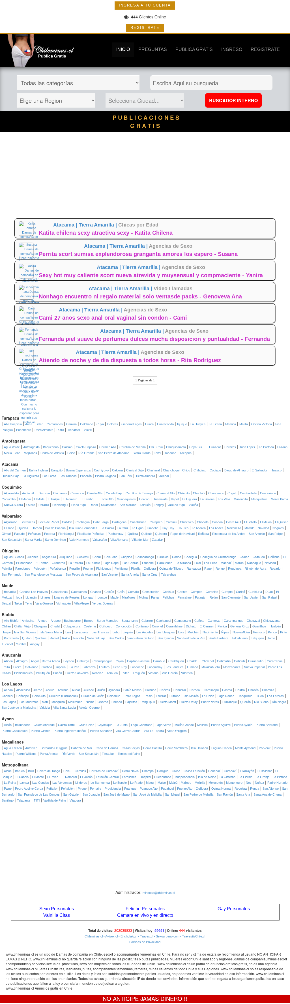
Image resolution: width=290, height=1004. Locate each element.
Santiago (8, 800)
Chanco (95, 591)
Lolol (197, 563)
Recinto (78, 638)
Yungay (34, 644)
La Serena (207, 499)
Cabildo (67, 522)
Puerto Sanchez (101, 730)
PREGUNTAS (152, 49)
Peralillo (43, 505)
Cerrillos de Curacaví (104, 771)
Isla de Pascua (55, 528)
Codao (176, 557)
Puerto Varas (210, 702)
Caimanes (60, 493)
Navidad (263, 528)
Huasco (276, 470)
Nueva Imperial (254, 667)
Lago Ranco (226, 696)
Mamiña (230, 424)
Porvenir (264, 748)
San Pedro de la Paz (191, 638)
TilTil (37, 800)
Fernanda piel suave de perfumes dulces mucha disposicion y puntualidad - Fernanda (154, 339)
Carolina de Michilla (132, 447)
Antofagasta (31, 447)
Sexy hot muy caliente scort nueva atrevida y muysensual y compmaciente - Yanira (151, 275)
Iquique (182, 424)
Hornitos (230, 447)
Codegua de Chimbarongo (218, 557)
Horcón (144, 499)
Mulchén (193, 632)
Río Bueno (261, 702)
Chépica (126, 557)
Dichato (191, 626)
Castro (240, 690)
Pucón (57, 673)
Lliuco (260, 696)
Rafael (54, 638)
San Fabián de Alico (140, 638)
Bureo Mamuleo (107, 620)
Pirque (82, 788)
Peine (71, 453)
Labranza (89, 667)
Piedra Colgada (105, 476)
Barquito (57, 470)
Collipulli (239, 661)
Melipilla (200, 782)
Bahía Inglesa (38, 470)
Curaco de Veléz (92, 696)
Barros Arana (51, 661)
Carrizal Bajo (135, 470)
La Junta (122, 725)
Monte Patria (279, 499)
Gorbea (47, 667)
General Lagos (131, 424)
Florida (222, 626)
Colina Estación (194, 771)
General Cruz (239, 626)
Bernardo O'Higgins (54, 748)
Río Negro (279, 702)
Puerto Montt (167, 702)
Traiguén (139, 673)
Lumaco (192, 667)
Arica (28, 424)
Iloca (19, 597)
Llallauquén (164, 563)
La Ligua (137, 528)
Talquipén (257, 638)
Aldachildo (23, 690)
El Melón (266, 522)
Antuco (42, 620)
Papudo (19, 533)
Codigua (162, 771)
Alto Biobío (11, 620)
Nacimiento (210, 632)
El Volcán (86, 777)
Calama (67, 447)
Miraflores (129, 597)
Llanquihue (245, 696)
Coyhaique (105, 725)
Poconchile (23, 429)
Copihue (168, 591)
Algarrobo (10, 522)
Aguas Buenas (14, 557)
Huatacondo (165, 424)
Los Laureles (175, 667)
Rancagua (194, 568)
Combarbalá (248, 493)
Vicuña (193, 505)
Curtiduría (255, 591)
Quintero (161, 533)
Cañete (199, 620)
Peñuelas (34, 533)
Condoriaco (268, 493)
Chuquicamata (176, 447)
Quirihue (40, 638)
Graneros (58, 563)
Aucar (76, 690)
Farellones (129, 777)
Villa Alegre (81, 603)
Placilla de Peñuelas (90, 533)
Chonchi (7, 696)
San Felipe (275, 533)
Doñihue (274, 557)
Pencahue (185, 597)
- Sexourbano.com (166, 936)
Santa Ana (243, 794)
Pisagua (7, 429)
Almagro (21, 661)
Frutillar (161, 696)
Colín (120, 591)
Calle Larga (101, 522)
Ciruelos (163, 557)
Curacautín (255, 661)
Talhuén (145, 505)
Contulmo (142, 626)
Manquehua (259, 499)
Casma (227, 690)
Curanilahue (174, 626)
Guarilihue (259, 626)
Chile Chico (86, 725)
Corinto (182, 591)
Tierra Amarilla (145, 476)
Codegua (190, 557)
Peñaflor (52, 788)
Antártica (31, 748)
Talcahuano (240, 638)
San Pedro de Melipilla (198, 794)
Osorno (103, 702)
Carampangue (233, 620)
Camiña (71, 424)
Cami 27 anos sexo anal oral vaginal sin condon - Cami (113, 318)
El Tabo (9, 528)
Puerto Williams (26, 753)
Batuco (20, 771)
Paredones (22, 568)
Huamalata (160, 499)
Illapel (175, 499)
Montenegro (234, 782)
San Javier (251, 597)
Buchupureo (72, 620)
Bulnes (88, 620)
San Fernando (11, 574)
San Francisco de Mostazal (43, 574)
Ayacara (114, 690)
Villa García (170, 673)
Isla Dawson (199, 748)
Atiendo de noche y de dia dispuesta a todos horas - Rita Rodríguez (130, 360)
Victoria (153, 673)
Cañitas (165, 690)
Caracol (195, 690)
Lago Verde (163, 725)
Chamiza (268, 690)
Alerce (37, 690)
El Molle (39, 499)
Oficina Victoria (261, 424)
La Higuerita (31, 476)
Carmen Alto (107, 447)
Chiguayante (271, 620)
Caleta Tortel (66, 725)
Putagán (200, 597)
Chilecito (184, 493)
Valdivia (45, 707)
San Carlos (116, 638)
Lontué (102, 597)
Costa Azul (233, 522)
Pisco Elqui (78, 505)
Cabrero (147, 620)
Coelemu (90, 626)
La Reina (10, 782)
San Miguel (172, 794)
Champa (148, 771)
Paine (8, 788)
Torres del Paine (129, 753)
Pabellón (86, 476)
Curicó (240, 591)
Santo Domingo (55, 539)
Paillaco (116, 702)
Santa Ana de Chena (268, 794)
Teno (28, 603)
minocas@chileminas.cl (159, 892)
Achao (8, 690)
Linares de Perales (67, 597)
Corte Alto (39, 696)
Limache (152, 528)
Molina (143, 597)
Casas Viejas (131, 748)
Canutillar (179, 690)
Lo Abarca (199, 528)
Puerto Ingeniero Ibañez (70, 730)
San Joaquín (91, 794)
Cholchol (208, 661)
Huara (149, 424)
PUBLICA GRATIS (194, 49)
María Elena (12, 453)
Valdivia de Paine (54, 800)
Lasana (282, 447)
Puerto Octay (188, 702)
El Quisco (281, 522)
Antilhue (63, 690)
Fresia (148, 696)
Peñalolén (67, 788)
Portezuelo (11, 638)
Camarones (55, 424)
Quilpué (146, 533)
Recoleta (241, 788)
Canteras (214, 620)
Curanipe (212, 591)
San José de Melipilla (147, 794)
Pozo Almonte (44, 429)
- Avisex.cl (110, 936)
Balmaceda (22, 725)
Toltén (125, 673)
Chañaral (153, 470)
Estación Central (107, 777)
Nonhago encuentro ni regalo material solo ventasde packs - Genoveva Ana (140, 296)
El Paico (52, 777)
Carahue (159, 661)
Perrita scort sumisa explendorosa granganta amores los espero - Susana (138, 254)
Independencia (185, 777)
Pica (278, 424)
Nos (249, 782)
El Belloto (250, 522)
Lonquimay (154, 667)
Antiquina (28, 620)
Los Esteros (275, 696)
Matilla (243, 424)
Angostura (49, 557)
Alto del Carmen (15, 470)
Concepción (124, 626)
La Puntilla (93, 563)
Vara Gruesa (44, 603)
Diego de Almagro (236, 470)
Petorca (49, 533)
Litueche (148, 563)
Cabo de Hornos (107, 748)
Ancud (50, 690)
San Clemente (230, 597)
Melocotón (216, 782)
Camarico (77, 493)
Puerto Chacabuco (14, 730)
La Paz (74, 667)
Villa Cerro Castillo (127, 730)
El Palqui (53, 499)
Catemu (171, 522)
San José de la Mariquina (19, 707)
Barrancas (28, 522)
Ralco (66, 638)
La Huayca (197, 424)
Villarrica (187, 673)
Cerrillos (80, 771)
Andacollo (28, 493)
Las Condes (40, 782)
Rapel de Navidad (182, 533)
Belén (39, 424)
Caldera (117, 470)
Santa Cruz (150, 574)
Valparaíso (100, 539)
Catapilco (156, 522)
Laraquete (81, 632)
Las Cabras (131, 563)
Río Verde (68, 753)
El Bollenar (264, 771)
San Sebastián (12, 539)
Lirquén (128, 632)
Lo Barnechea (100, 782)
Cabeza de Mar (81, 748)
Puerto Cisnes (40, 730)
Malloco (186, 782)
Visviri (88, 429)
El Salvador (259, 470)
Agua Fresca (13, 748)
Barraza (44, 493)
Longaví (88, 597)
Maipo (162, 782)
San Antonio (257, 533)
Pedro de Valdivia (52, 453)
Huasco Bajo (10, 476)
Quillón (26, 638)
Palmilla (7, 568)
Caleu (67, 771)
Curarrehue (275, 661)
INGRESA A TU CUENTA (145, 5)
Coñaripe (22, 696)
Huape (6, 632)
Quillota (133, 533)
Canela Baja (114, 493)
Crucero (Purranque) (63, 696)
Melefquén (75, 702)
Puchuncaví (116, 533)
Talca (18, 603)
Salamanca (108, 505)
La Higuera (189, 499)
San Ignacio (166, 638)
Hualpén (275, 626)
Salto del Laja (96, 638)
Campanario (182, 620)
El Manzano (24, 563)
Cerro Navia (130, 771)
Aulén (101, 690)
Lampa (24, 782)
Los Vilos (224, 499)
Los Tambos (68, 476)
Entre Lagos (132, 696)
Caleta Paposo (86, 447)
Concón (217, 522)
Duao (269, 591)
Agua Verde (12, 447)
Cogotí (232, 493)
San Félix (125, 476)
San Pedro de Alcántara (82, 574)
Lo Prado (136, 782)
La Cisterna (227, 777)
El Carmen (207, 626)
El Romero (70, 499)
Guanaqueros (126, 499)
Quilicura (150, 568)
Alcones (32, 557)
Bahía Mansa (132, 690)
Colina (176, 771)
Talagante (23, 800)
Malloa (239, 563)
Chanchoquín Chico (176, 470)
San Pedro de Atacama (113, 453)
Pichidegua (103, 568)
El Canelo (22, 777)
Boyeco (68, 661)
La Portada (266, 447)
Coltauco (259, 557)
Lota (181, 632)
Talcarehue (168, 574)
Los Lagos (9, 702)
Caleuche (110, 557)
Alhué (8, 771)
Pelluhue (168, 597)
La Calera (107, 528)
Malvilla (249, 528)
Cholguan (40, 626)
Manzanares (231, 667)
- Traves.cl (145, 936)
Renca (254, 788)
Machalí (226, 563)
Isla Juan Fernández (83, 528)
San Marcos (128, 505)
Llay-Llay (168, 528)
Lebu (116, 632)
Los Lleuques (165, 632)
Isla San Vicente (25, 632)
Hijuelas (23, 528)
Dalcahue (113, 696)
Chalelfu (192, 661)
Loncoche (137, 667)
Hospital (145, 777)
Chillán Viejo (22, 626)
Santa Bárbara (218, 638)
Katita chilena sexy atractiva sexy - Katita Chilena (106, 233)
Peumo (88, 568)
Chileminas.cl (94, 936)
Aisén (8, 725)
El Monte (38, 777)
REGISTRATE (145, 27)
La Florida (245, 777)
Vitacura (75, 800)
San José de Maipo (116, 794)
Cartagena (119, 522)
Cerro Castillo (152, 748)
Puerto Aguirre (221, 725)
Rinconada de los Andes (228, 533)
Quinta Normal (221, 788)
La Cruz (122, 528)
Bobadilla (10, 591)
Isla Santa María (51, 632)
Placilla (135, 568)
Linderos (81, 782)
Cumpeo (196, 591)
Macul (150, 782)
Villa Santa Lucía (64, 707)
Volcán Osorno (89, 707)
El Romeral (69, 777)
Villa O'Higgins (177, 730)
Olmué (6, 533)
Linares (45, 597)
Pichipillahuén (23, 673)
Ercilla (6, 667)
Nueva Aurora (13, 505)
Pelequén (40, 568)
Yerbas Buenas (102, 603)
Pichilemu (121, 568)
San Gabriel (71, 794)
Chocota (203, 522)
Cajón (120, 661)
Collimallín (224, 661)
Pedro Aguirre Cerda (29, 788)
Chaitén (253, 690)
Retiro (214, 597)
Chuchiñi (199, 493)
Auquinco (65, 557)
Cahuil (97, 557)
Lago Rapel (111, 563)
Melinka (202, 725)
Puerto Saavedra (77, 673)
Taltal (157, 453)
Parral (155, 597)
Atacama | (66, 225)
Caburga (83, 661)
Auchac (88, 690)
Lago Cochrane (141, 725)
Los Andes (216, 528)
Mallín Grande (184, 725)
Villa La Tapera (154, 730)
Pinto (283, 632)
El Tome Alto (105, 499)
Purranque (229, 702)
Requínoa (234, 568)
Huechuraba (162, 777)
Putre (60, 429)
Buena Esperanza (78, 470)
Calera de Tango (48, 771)
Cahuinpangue (102, 661)
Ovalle (30, 505)
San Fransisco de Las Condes (39, 794)
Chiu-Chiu (156, 447)
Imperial (60, 667)
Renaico (97, 673)
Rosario (275, 568)
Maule (114, 597)
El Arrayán (247, 771)
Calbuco (150, 690)
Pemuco (259, 632)
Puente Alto (184, 788)
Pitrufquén (43, 673)
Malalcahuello (210, 667)
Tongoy (159, 505)
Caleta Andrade (44, 725)
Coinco (244, 557)
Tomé (271, 638)
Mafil (45, 702)
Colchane (86, 424)
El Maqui (25, 499)
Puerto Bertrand (267, 725)
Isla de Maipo (207, 777)
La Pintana (280, 777)
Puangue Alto (149, 788)
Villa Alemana (119, 539)
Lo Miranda (183, 563)
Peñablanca (58, 568)
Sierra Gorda (142, 453)
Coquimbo (9, 499)
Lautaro (104, 667)
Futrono (174, 696)
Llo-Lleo (183, 528)
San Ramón (225, 794)
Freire (17, 667)
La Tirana (215, 424)
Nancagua (254, 563)
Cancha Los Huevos (34, 591)
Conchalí (214, 771)
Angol (34, 661)
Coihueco (105, 626)
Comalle (133, 591)
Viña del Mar (140, 539)
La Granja (262, 777)
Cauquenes (79, 591)
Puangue (130, 788)
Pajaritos (131, 702)
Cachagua (83, 522)
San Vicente (109, 574)
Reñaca (203, 533)
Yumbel (21, 644)
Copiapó (215, 470)
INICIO (123, 49)
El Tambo (87, 499)
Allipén (8, 661)
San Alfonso (271, 788)
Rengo (220, 568)
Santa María (33, 539)
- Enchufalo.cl (127, 936)
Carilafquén (176, 661)
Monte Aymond (245, 748)
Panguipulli (148, 702)
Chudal (55, 626)
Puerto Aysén (243, 725)
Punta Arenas (49, 753)
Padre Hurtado (277, 782)
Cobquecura (71, 626)
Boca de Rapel (48, 522)
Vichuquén (63, 603)
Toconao (170, 453)
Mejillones (30, 453)
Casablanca (138, 522)
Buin (31, 771)
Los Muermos (29, 702)
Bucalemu (82, 557)
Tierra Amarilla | (98, 225)
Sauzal (6, 603)
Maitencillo (241, 499)
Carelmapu (211, 690)
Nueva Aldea (241, 632)
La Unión (208, 696)
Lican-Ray (120, 667)
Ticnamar (73, 429)
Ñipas (225, 632)
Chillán (6, 626)
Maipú (173, 782)
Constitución (150, 591)
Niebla (90, 702)
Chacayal (253, 620)
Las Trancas (100, 632)
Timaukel (108, 753)
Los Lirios (210, 563)
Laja (68, 632)
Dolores (112, 424)
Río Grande (86, 453)
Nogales (278, 528)
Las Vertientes (62, 782)
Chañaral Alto (165, 493)
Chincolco (187, 522)
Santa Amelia (130, 574)
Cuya (100, 424)
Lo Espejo (120, 782)
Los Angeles (144, 632)
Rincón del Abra (255, 568)
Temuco (112, 673)
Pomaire (95, 788)
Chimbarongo (145, 557)
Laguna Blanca (221, 748)
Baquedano (51, 447)
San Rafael (269, 597)
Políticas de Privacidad (144, 942)
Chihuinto (200, 470)
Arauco (56, 620)
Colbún (109, 591)
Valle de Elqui (176, 505)
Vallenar (163, 476)
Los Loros (49, 476)
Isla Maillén (191, 696)
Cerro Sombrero (176, 748)
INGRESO (231, 49)
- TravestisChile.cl (192, 936)
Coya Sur (195, 447)
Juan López (247, 447)
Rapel (94, 505)
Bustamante (130, 620)
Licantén (31, 597)
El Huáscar (213, 447)
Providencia (113, 788)
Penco (272, 632)
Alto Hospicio (13, 424)
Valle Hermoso (79, 539)
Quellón (245, 702)
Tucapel (7, 644)
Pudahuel (167, 788)
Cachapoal (163, 620)
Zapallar (157, 539)
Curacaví (230, 771)
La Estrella (75, 563)
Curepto (227, 591)
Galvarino (31, 667)
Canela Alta (94, 493)
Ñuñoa (259, 782)
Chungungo (216, 493)
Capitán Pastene (138, 661)
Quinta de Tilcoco (171, 568)
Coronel (157, 626)
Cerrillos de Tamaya (139, 493)
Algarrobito (11, 493)
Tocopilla (186, 453)
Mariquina (58, 702)
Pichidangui (60, 505)
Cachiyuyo (101, 470)
